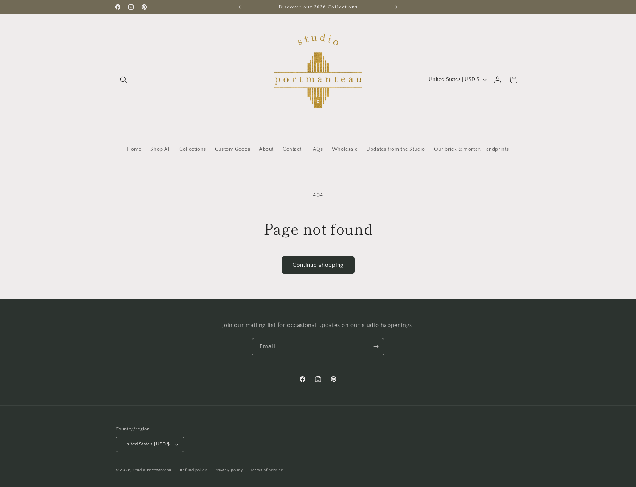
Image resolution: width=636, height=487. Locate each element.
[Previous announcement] (240, 7)
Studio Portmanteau (152, 470)
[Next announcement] (396, 7)
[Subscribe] (376, 346)
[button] (124, 80)
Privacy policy (229, 470)
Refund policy (194, 470)
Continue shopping (318, 265)
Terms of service (266, 470)
